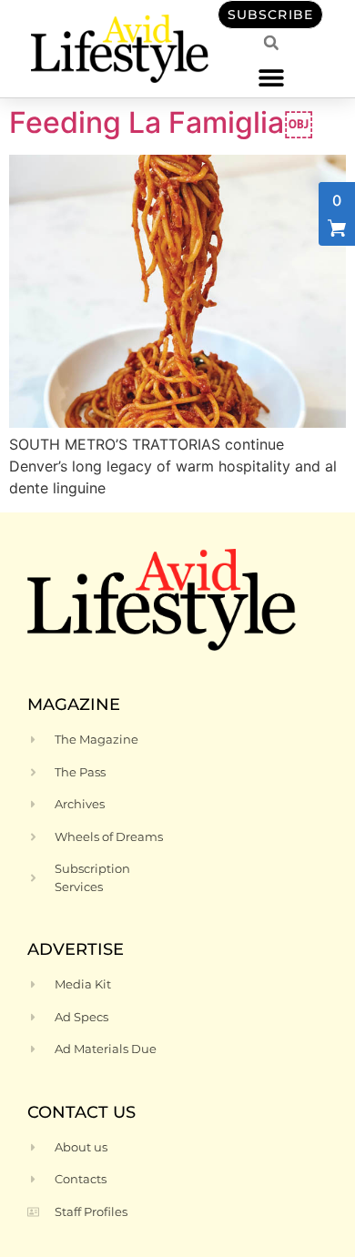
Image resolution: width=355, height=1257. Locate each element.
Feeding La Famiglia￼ (161, 122)
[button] (270, 76)
